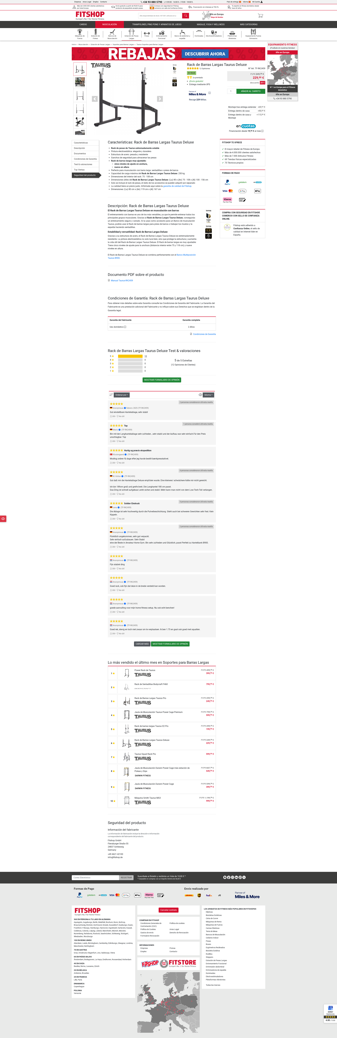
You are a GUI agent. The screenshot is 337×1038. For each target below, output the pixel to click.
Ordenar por (120, 395)
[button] (80, 69)
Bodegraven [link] (89, 959)
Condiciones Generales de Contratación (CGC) (150, 924)
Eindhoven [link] (107, 959)
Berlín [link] (95, 922)
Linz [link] (98, 953)
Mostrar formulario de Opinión (161, 380)
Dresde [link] (105, 925)
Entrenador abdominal (215, 967)
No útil (121, 416)
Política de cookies (177, 923)
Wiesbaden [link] (78, 936)
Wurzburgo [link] (88, 936)
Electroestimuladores (214, 976)
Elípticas (209, 912)
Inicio (74, 44)
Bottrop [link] (122, 922)
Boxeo (208, 944)
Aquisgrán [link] (78, 922)
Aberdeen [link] (78, 943)
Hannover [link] (104, 928)
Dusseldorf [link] (113, 925)
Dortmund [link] (97, 925)
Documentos (80, 153)
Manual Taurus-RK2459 (122, 280)
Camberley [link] (103, 943)
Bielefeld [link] (101, 922)
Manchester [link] (78, 946)
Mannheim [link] (107, 931)
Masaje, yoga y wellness (211, 24)
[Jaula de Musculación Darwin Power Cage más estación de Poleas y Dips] (127, 771)
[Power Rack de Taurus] (127, 673)
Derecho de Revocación (179, 933)
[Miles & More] (247, 895)
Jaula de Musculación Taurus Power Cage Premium (159, 712)
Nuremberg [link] (78, 933)
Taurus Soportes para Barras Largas (150, 44)
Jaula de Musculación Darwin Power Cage (154, 784)
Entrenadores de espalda (216, 970)
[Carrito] (261, 15)
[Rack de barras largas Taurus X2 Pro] (127, 729)
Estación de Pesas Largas (100, 44)
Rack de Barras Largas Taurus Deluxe (152, 740)
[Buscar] (185, 15)
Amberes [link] (77, 973)
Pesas (208, 941)
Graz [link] (76, 953)
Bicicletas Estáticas (214, 915)
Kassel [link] (129, 928)
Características (81, 142)
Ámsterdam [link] (78, 959)
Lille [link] (75, 980)
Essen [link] (130, 925)
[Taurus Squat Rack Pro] (127, 757)
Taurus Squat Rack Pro (145, 754)
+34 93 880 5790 (283, 98)
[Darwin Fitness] (143, 776)
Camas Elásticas (212, 928)
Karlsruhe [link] (122, 928)
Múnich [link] (115, 931)
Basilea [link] (77, 966)
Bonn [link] (116, 922)
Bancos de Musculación (215, 935)
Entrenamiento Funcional (216, 964)
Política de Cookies (148, 929)
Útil (113, 416)
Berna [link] (83, 966)
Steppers (209, 957)
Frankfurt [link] (78, 928)
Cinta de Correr (212, 918)
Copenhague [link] (79, 986)
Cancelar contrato (168, 910)
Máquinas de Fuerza (214, 925)
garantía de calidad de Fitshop (177, 186)
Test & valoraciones (83, 164)
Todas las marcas (213, 985)
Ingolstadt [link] (112, 928)
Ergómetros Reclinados (215, 947)
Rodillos (209, 954)
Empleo (95, 2)
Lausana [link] (89, 966)
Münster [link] (122, 931)
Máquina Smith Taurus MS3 (148, 798)
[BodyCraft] (143, 689)
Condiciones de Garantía (85, 159)
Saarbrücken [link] (106, 933)
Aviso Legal (87, 2)
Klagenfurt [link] (92, 953)
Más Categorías (248, 24)
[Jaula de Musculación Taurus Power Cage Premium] (127, 715)
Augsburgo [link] (87, 922)
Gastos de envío (146, 933)
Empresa (77, 2)
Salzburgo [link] (105, 953)
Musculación (109, 24)
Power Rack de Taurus (145, 670)
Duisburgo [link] (123, 925)
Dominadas (210, 973)
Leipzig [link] (92, 931)
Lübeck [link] (99, 931)
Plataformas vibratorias (215, 980)
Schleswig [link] (116, 933)
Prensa (172, 948)
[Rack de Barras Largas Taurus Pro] (127, 701)
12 (146, 356)
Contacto (103, 2)
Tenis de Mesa (211, 931)
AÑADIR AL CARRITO (251, 91)
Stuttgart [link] (124, 933)
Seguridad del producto (85, 175)
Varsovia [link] (77, 993)
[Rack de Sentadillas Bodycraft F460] (127, 687)
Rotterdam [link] (126, 959)
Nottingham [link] (89, 946)
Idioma (245, 2)
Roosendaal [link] (117, 959)
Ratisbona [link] (88, 933)
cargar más (142, 644)
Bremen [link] (89, 925)
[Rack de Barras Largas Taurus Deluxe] (127, 743)
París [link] (80, 980)
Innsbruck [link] (83, 953)
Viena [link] (112, 953)
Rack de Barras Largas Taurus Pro (150, 698)
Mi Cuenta (256, 2)
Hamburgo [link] (94, 928)
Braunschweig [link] (80, 925)
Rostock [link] (96, 933)
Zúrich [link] (96, 966)
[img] (210, 93)
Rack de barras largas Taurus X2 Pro (151, 726)
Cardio (83, 24)
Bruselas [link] (85, 973)
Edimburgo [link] (112, 943)
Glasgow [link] (121, 943)
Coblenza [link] (77, 931)
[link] (227, 182)
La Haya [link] (98, 959)
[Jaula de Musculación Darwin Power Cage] (127, 786)
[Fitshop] (90, 15)
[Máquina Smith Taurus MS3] (127, 800)
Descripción (79, 148)
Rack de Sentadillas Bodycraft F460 (151, 684)
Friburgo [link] (85, 928)
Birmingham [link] (93, 943)
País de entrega (232, 2)
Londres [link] (129, 943)
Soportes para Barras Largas (123, 44)
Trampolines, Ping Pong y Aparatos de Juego (156, 24)
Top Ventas (79, 169)
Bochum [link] (109, 922)
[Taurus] (101, 65)
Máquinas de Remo (214, 922)
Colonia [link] (85, 931)
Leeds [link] (84, 943)
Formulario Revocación (149, 936)
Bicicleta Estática (213, 951)
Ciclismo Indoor (212, 938)
